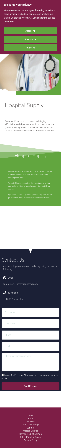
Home (30, 415)
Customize (30, 39)
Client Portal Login (30, 424)
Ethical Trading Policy (30, 437)
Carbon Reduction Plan (30, 434)
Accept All (30, 31)
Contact (30, 427)
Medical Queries (30, 431)
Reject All (30, 47)
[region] (30, 27)
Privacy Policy (30, 440)
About (30, 418)
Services (31, 421)
